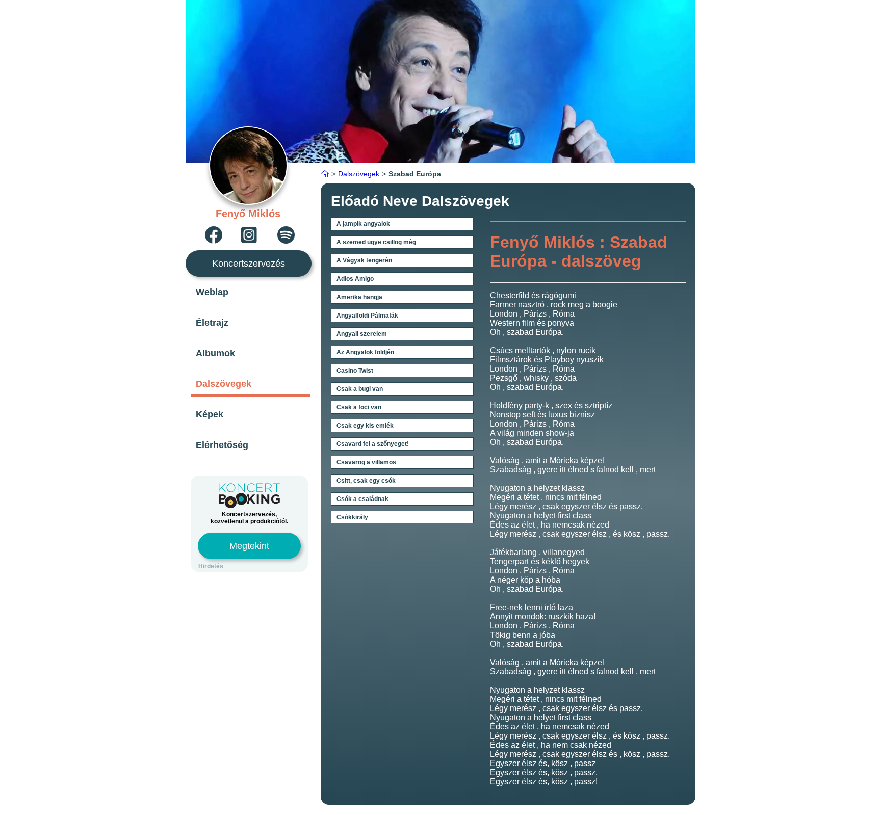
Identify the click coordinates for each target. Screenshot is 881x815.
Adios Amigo (355, 278)
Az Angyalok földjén (365, 352)
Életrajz (212, 323)
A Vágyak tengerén (364, 260)
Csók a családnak (362, 499)
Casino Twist (354, 370)
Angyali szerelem (361, 333)
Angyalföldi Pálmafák (367, 315)
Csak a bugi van (359, 388)
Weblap (212, 292)
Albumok (215, 353)
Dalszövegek (223, 384)
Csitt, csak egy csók (366, 480)
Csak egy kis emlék (365, 425)
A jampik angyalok (363, 223)
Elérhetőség (222, 445)
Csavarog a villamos (366, 462)
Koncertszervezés (248, 263)
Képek (209, 414)
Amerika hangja (359, 297)
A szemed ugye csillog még (376, 242)
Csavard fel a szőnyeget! (372, 444)
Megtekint (249, 546)
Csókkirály (352, 517)
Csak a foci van (358, 407)
